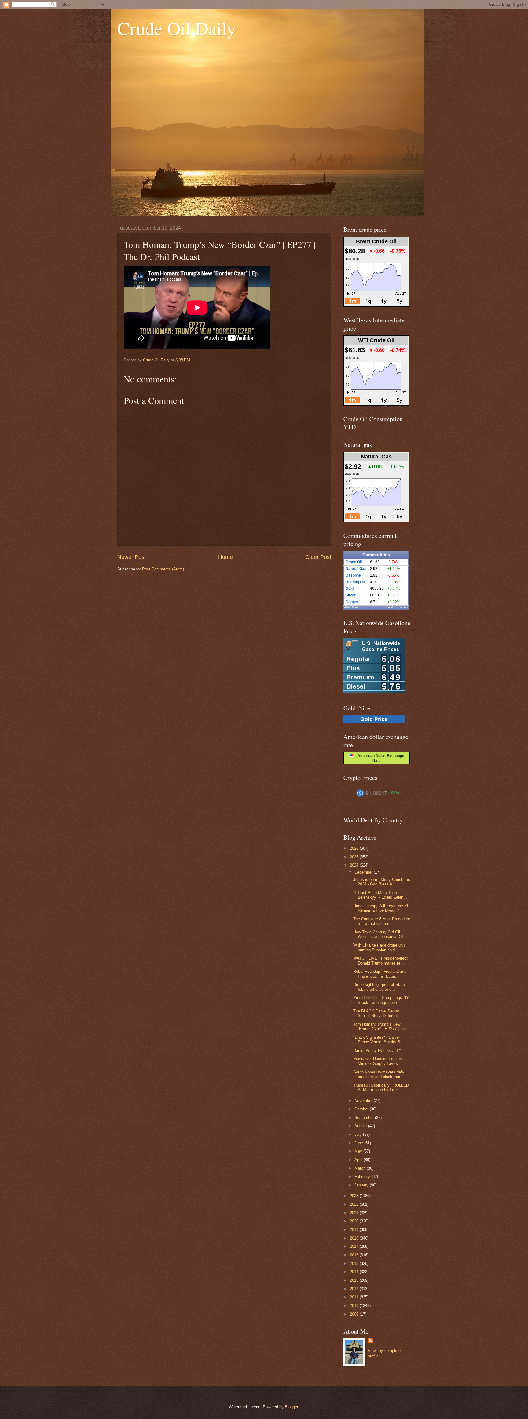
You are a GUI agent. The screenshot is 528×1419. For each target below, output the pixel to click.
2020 (355, 1221)
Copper (352, 602)
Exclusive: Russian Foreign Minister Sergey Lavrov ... (378, 1061)
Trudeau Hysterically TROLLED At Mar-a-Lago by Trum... (381, 1087)
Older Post (318, 557)
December (364, 872)
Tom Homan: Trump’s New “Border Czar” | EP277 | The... (381, 1026)
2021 (355, 1213)
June (359, 1143)
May (358, 1151)
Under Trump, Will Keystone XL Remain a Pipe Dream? (381, 908)
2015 (355, 1263)
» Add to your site (397, 607)
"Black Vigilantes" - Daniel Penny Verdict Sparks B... (378, 1039)
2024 (355, 865)
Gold (350, 588)
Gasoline (353, 575)
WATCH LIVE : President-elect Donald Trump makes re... (380, 960)
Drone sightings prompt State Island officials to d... (379, 986)
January (362, 1185)
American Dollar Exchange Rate (379, 758)
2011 (355, 1297)
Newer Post (131, 557)
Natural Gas (356, 569)
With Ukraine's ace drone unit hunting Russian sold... (379, 947)
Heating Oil (355, 582)
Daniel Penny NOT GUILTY (377, 1050)
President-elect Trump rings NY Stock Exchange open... (381, 1000)
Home (225, 557)
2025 (355, 857)
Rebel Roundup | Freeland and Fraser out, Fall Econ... (379, 973)
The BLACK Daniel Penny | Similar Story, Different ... (378, 1013)
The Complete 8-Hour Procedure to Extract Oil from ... (381, 921)
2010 (355, 1305)
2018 (355, 1238)
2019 (355, 1229)
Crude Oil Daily (176, 28)
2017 (355, 1246)
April (359, 1159)
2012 (355, 1289)
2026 (355, 848)
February (362, 1176)
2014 (355, 1271)
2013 (355, 1280)
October (362, 1109)
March (360, 1168)
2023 (355, 1195)
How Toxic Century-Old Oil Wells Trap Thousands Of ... (380, 934)
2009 (355, 1314)
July (358, 1134)
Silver (351, 595)
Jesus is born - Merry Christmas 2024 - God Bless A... (381, 881)
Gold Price (374, 719)
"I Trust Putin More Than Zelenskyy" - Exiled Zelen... (380, 895)
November (364, 1100)
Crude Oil (354, 562)
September (364, 1117)
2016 (355, 1255)
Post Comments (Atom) (163, 569)
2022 (355, 1204)
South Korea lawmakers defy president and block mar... (378, 1074)
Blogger (291, 1407)
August (361, 1126)
